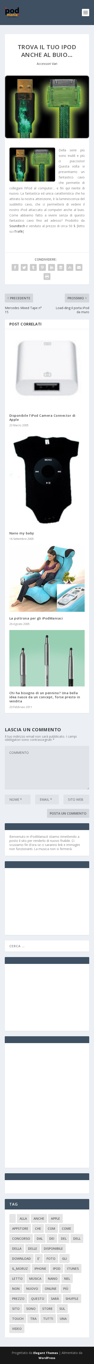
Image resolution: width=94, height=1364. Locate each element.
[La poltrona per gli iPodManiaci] (47, 578)
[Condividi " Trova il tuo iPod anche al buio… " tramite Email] (79, 267)
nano (52, 1278)
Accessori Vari (47, 63)
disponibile (53, 1248)
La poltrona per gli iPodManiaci (36, 618)
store (47, 1308)
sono (31, 1308)
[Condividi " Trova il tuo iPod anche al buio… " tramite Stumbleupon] (69, 267)
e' (38, 1258)
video (17, 1328)
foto (51, 1258)
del (64, 1238)
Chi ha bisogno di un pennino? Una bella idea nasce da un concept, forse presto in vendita (44, 697)
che (38, 1228)
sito (16, 1308)
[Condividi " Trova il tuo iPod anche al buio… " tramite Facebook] (15, 267)
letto (17, 1278)
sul (62, 1308)
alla (23, 1218)
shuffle (71, 1298)
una (63, 1318)
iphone (40, 1268)
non (16, 1288)
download (21, 1258)
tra (33, 1318)
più (65, 1288)
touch (18, 1318)
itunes (73, 1268)
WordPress (47, 1358)
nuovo (32, 1288)
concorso (21, 1238)
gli (64, 1258)
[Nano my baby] (47, 478)
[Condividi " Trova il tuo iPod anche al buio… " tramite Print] (47, 276)
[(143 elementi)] (12, 1218)
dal (40, 1238)
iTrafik (18, 231)
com (51, 1228)
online (51, 1288)
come (66, 1228)
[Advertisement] (43, 901)
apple (55, 1218)
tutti (48, 1318)
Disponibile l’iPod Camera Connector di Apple (42, 417)
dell (77, 1238)
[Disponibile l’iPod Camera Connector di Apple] (47, 371)
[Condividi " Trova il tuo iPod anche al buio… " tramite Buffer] (60, 267)
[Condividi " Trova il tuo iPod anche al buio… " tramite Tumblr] (33, 267)
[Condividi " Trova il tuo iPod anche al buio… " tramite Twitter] (24, 267)
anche (39, 1218)
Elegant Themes (45, 1353)
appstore (20, 1228)
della (16, 1248)
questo (37, 1298)
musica (35, 1278)
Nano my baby (21, 533)
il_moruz (20, 1268)
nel (67, 1278)
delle (32, 1248)
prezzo (18, 1298)
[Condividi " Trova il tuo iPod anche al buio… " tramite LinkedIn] (51, 267)
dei (51, 1238)
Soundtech (17, 226)
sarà (55, 1298)
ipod (56, 1268)
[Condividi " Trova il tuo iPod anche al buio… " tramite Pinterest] (42, 267)
